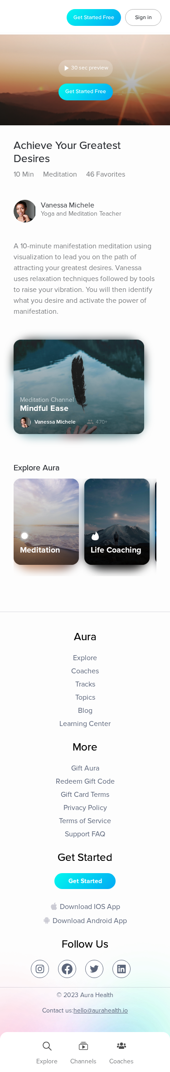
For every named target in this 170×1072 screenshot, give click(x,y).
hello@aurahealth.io (100, 1010)
